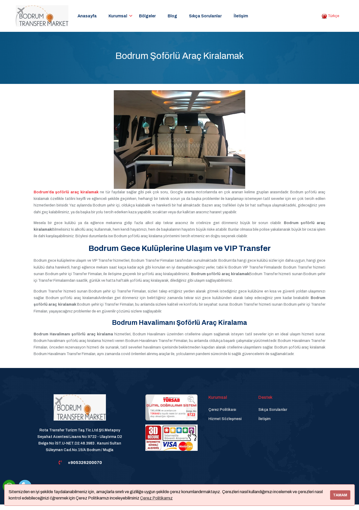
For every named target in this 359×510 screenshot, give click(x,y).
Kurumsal (118, 16)
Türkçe (333, 16)
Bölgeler (147, 16)
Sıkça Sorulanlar (205, 16)
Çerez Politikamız (156, 498)
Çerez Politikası (222, 410)
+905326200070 (85, 462)
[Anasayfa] (80, 410)
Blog (172, 16)
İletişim (241, 16)
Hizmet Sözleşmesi (225, 419)
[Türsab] (171, 407)
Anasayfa (87, 16)
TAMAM (340, 495)
